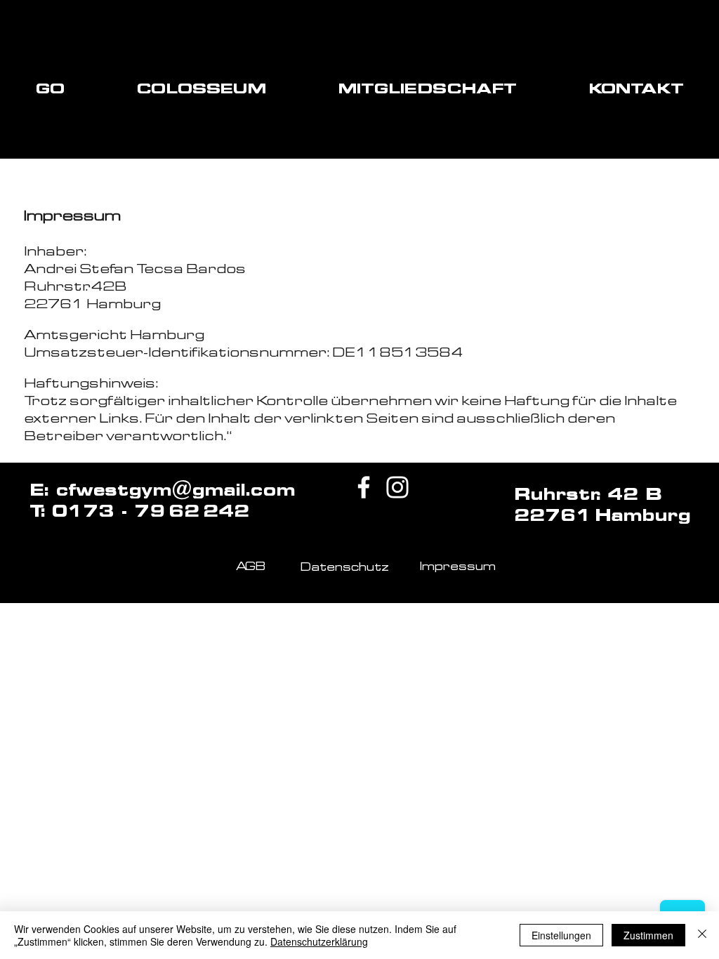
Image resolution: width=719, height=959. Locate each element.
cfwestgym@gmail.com (175, 490)
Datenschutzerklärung (319, 941)
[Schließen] (702, 935)
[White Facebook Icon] (363, 487)
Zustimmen (648, 935)
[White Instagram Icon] (397, 487)
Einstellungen (561, 935)
